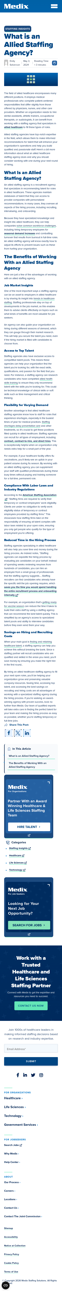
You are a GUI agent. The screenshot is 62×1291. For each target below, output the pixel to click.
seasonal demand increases (19, 233)
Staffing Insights (17, 28)
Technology (17, 870)
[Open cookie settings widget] (6, 1285)
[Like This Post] (54, 62)
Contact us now (31, 1006)
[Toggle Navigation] (54, 6)
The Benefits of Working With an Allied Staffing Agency (27, 765)
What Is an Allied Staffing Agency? (29, 756)
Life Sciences (18, 862)
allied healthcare (13, 127)
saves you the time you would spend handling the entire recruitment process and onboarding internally (30, 591)
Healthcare (16, 855)
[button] (8, 733)
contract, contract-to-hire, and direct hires (27, 441)
